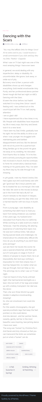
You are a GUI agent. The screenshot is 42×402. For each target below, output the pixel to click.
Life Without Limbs (12, 354)
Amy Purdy (9, 343)
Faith (6, 30)
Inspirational (25, 350)
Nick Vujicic (29, 354)
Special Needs (10, 357)
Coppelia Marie (21, 3)
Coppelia (25, 44)
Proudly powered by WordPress (14, 395)
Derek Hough (10, 350)
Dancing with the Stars (13, 347)
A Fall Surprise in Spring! (10, 370)
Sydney (4, 399)
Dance (21, 343)
